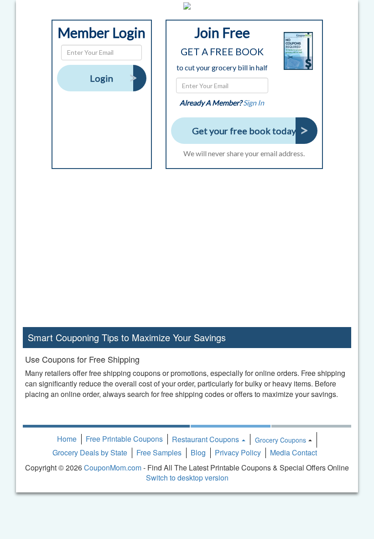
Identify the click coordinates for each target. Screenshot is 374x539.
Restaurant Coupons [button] (206, 439)
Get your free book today (244, 130)
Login (101, 78)
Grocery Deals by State (89, 452)
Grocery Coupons (280, 439)
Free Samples (159, 452)
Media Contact (293, 452)
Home (67, 438)
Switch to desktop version (187, 477)
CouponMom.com (112, 467)
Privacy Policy (238, 452)
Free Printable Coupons (124, 438)
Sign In (253, 102)
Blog (198, 452)
